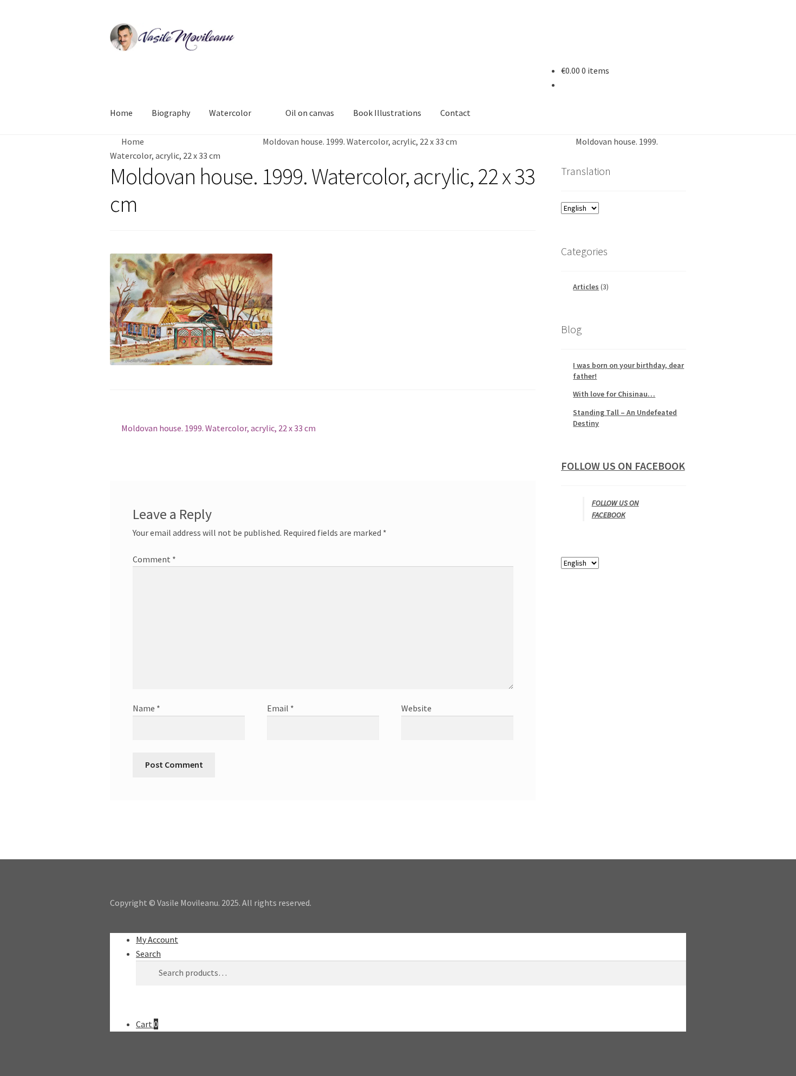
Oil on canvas (309, 112)
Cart (147, 1024)
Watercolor (230, 112)
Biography (171, 112)
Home (121, 112)
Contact (455, 112)
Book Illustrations (387, 112)
